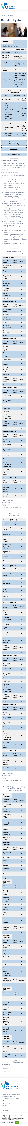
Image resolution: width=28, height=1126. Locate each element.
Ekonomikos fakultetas (20, 49)
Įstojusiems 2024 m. (19, 82)
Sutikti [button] (17, 1122)
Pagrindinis (3, 15)
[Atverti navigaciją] (25, 5)
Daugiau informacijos (7, 1122)
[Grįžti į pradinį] (8, 5)
